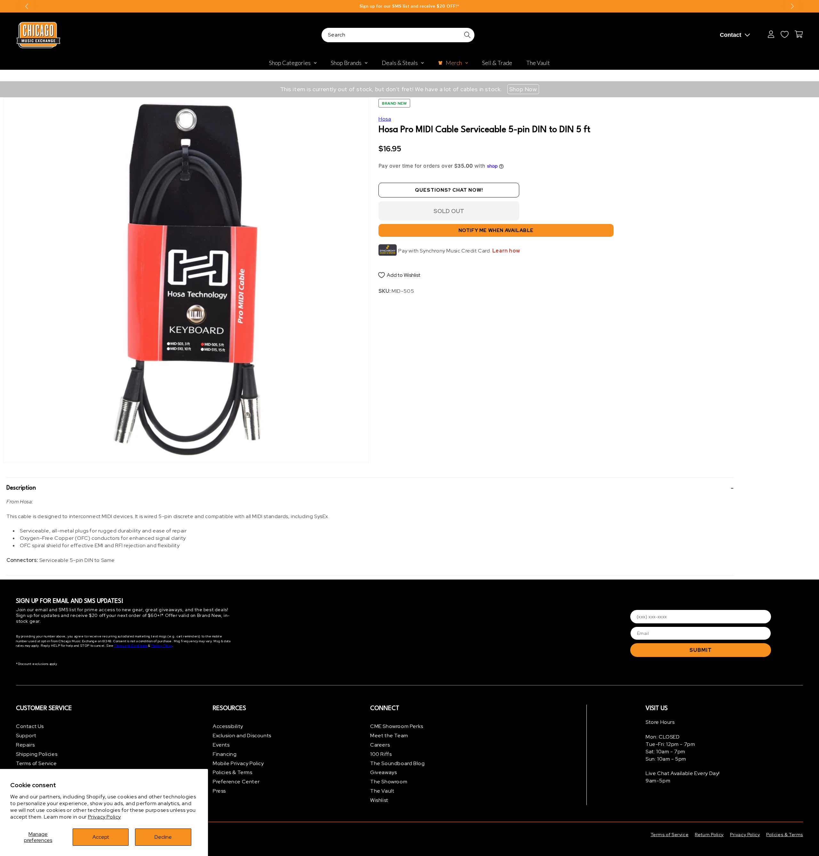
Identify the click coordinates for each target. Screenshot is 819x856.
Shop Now (523, 89)
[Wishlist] (784, 34)
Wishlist (379, 800)
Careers (380, 744)
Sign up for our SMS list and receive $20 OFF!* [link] (409, 6)
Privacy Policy (104, 816)
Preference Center (236, 781)
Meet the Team (389, 735)
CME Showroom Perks (396, 726)
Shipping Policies (36, 754)
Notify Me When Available (496, 230)
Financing (224, 754)
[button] (370, 488)
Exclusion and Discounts (242, 735)
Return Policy (709, 834)
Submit (700, 650)
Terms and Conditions (131, 646)
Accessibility (228, 726)
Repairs (25, 744)
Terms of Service (36, 763)
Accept (100, 837)
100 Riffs (381, 754)
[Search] (467, 35)
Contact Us (30, 726)
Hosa (384, 119)
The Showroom (388, 781)
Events (221, 744)
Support (26, 735)
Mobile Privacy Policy (238, 763)
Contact (730, 35)
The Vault (382, 791)
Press (219, 791)
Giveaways (383, 772)
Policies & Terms (232, 772)
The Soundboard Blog (397, 763)
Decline (163, 837)
